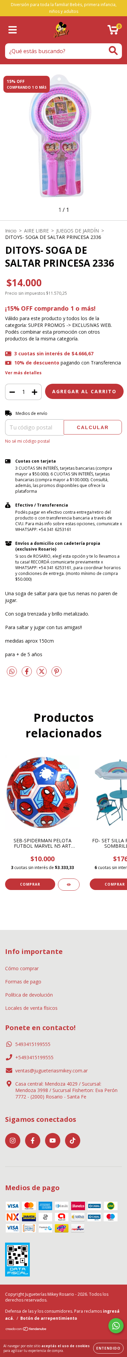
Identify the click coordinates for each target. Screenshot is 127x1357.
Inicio (11, 230)
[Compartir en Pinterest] (56, 674)
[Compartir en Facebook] (27, 674)
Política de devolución (29, 995)
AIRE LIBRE (36, 230)
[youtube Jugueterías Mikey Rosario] (52, 1140)
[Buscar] (113, 51)
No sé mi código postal (27, 441)
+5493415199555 (34, 1057)
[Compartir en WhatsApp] (12, 671)
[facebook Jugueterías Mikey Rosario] (32, 1140)
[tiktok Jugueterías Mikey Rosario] (72, 1140)
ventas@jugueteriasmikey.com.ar (51, 1070)
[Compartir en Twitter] (42, 674)
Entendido (108, 1348)
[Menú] (12, 30)
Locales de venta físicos (31, 1008)
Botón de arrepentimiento (48, 1318)
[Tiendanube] (26, 1330)
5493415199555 (32, 1044)
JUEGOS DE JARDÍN (77, 230)
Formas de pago (23, 981)
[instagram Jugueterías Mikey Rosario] (12, 1140)
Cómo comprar (22, 968)
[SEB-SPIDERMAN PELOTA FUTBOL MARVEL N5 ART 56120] (69, 884)
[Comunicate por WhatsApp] (116, 1325)
